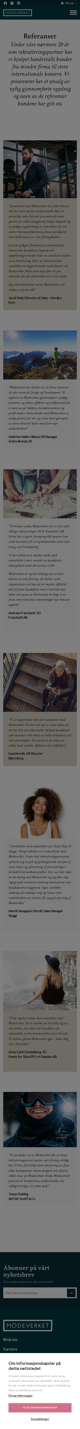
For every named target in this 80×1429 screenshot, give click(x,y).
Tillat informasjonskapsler (40, 1408)
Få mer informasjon (20, 1395)
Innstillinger (40, 1419)
